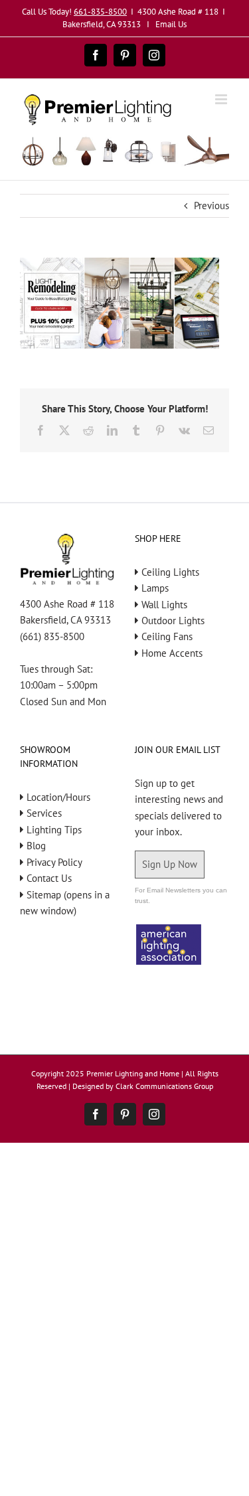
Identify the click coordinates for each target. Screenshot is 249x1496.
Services (44, 813)
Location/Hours (58, 797)
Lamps (155, 588)
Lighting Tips (54, 829)
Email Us (171, 24)
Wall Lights (164, 604)
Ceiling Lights (170, 572)
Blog (36, 845)
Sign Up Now (169, 864)
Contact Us (49, 878)
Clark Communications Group (164, 1086)
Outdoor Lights (173, 620)
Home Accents (172, 653)
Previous (211, 205)
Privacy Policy (54, 862)
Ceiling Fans (167, 636)
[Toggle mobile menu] (222, 99)
